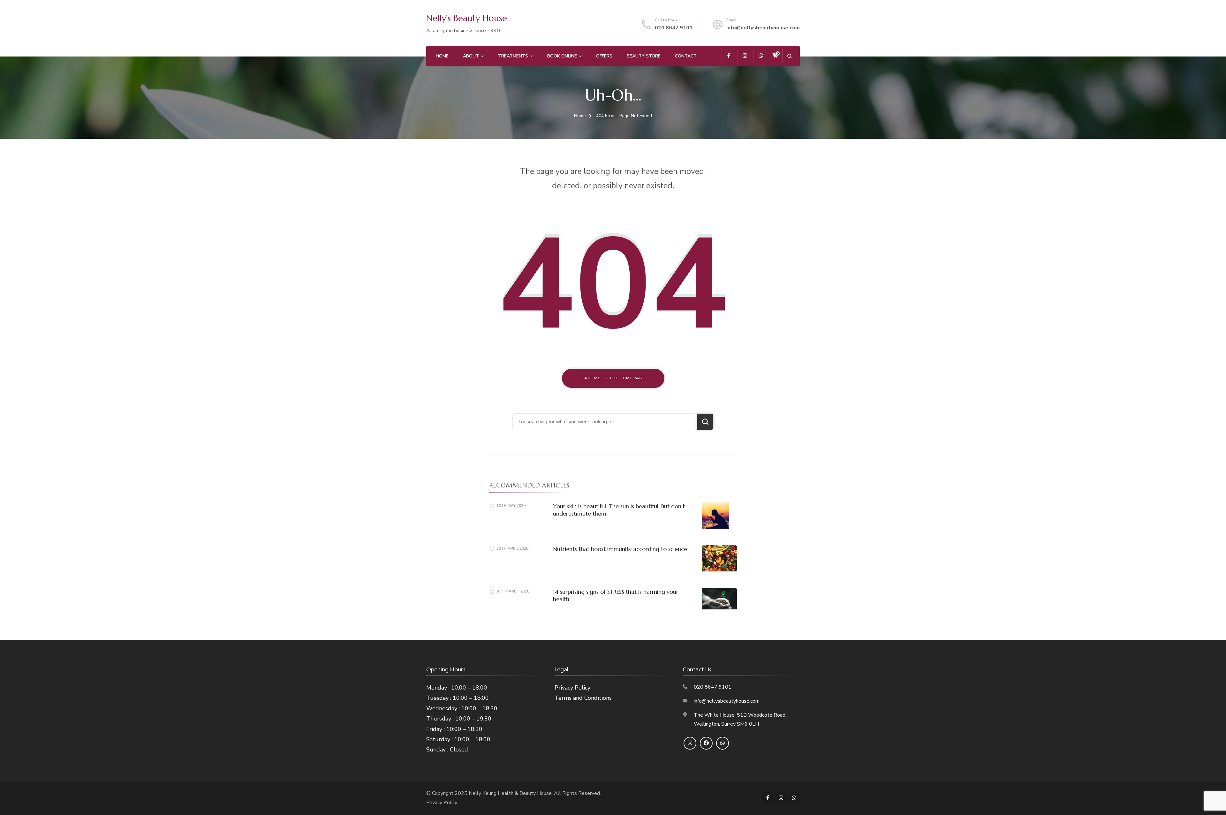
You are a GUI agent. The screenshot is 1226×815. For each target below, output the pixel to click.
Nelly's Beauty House (466, 18)
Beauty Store (644, 56)
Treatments (513, 56)
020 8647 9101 (673, 27)
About (471, 56)
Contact (686, 56)
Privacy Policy (572, 687)
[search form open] (789, 56)
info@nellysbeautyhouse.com (763, 27)
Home (442, 56)
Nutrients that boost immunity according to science (620, 549)
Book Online (562, 56)
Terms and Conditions (583, 698)
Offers (604, 56)
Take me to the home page (613, 378)
